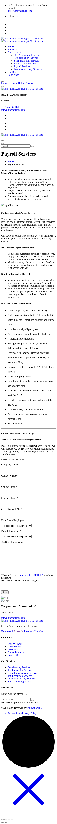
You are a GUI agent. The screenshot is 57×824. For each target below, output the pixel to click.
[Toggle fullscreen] (5, 819)
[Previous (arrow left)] (2, 822)
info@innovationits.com (20, 10)
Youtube (38, 631)
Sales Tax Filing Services (26, 60)
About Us (12, 49)
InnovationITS (34, 708)
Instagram (29, 631)
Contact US (13, 655)
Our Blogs (13, 72)
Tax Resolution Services (26, 58)
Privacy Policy (29, 713)
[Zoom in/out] (2, 819)
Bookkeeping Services (25, 63)
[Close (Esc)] (12, 819)
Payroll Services (22, 66)
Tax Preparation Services (26, 55)
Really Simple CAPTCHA (30, 575)
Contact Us (13, 75)
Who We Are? (15, 643)
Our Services (14, 52)
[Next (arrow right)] (5, 822)
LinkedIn (18, 631)
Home (11, 46)
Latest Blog (13, 649)
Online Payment (16, 652)
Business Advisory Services (28, 69)
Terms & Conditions (11, 713)
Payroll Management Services (22, 673)
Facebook (6, 631)
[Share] (9, 819)
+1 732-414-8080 (10, 107)
